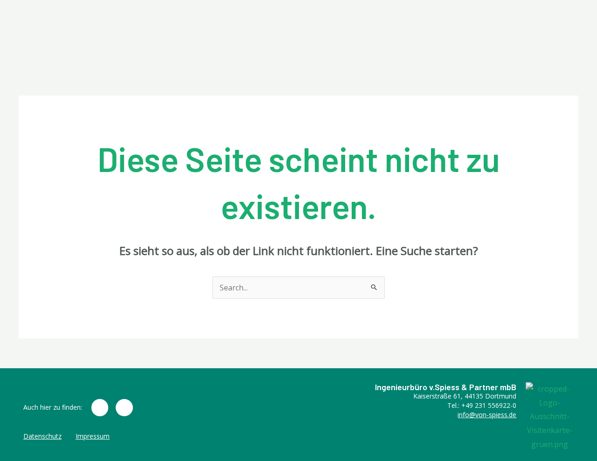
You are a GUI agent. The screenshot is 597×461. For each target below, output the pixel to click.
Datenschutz (42, 436)
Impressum (93, 436)
